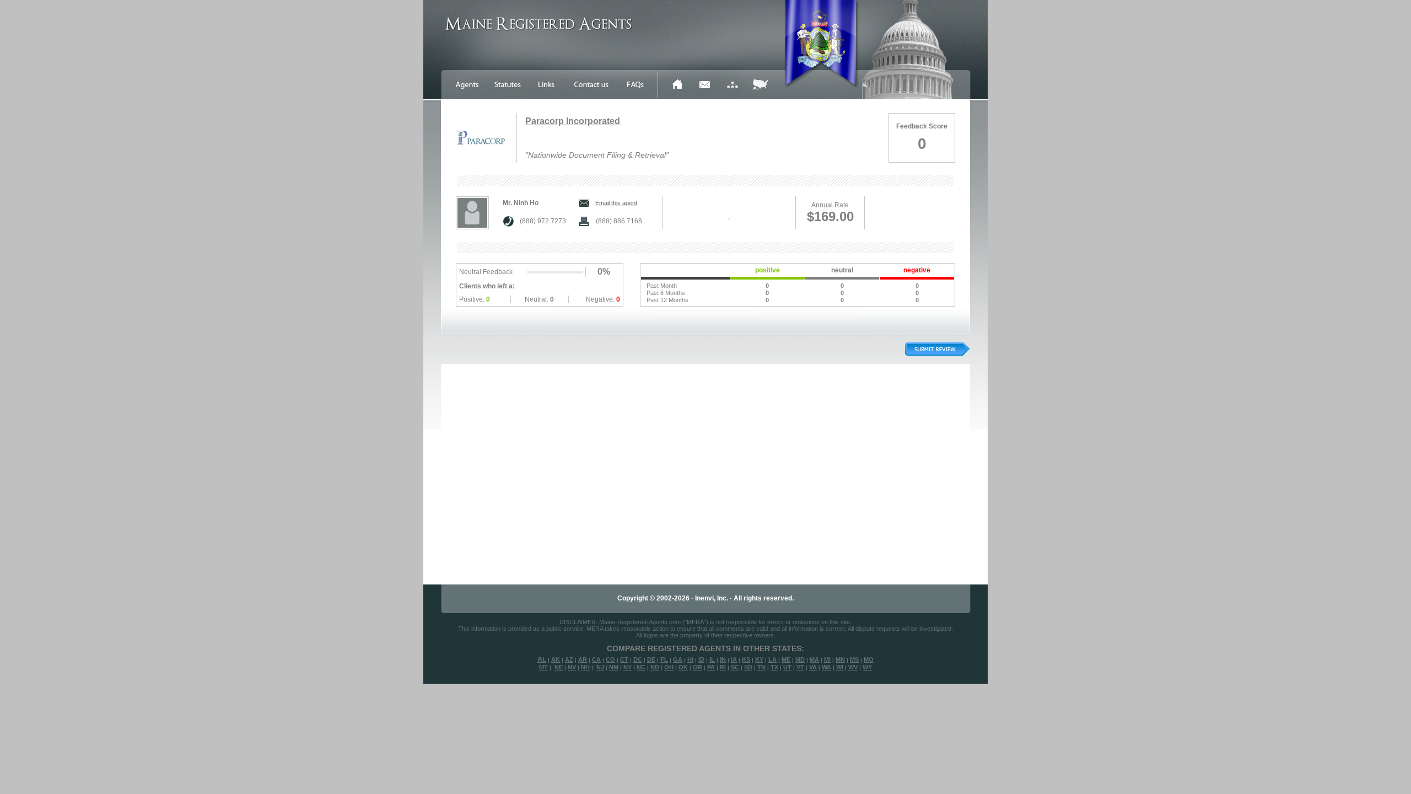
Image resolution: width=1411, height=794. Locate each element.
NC (641, 667)
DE (651, 659)
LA (772, 659)
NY (627, 667)
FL (664, 659)
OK (683, 667)
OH (669, 667)
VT (800, 667)
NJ (600, 667)
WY (867, 667)
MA (814, 659)
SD (748, 667)
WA (826, 667)
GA (677, 659)
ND (654, 667)
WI (839, 667)
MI (827, 659)
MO (869, 659)
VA (813, 667)
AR (582, 659)
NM (613, 667)
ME (786, 659)
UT (787, 667)
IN (723, 659)
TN (761, 667)
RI (723, 667)
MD (800, 659)
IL (712, 659)
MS (854, 659)
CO (610, 659)
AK (555, 659)
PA (711, 667)
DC (637, 659)
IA (734, 659)
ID (701, 659)
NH (585, 667)
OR (697, 667)
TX (774, 667)
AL (541, 659)
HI (690, 659)
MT (543, 667)
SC (735, 667)
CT (624, 659)
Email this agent (616, 203)
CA (596, 659)
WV (853, 667)
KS (746, 659)
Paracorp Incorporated (572, 121)
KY (759, 659)
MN (840, 659)
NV (572, 667)
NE (558, 667)
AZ (569, 659)
